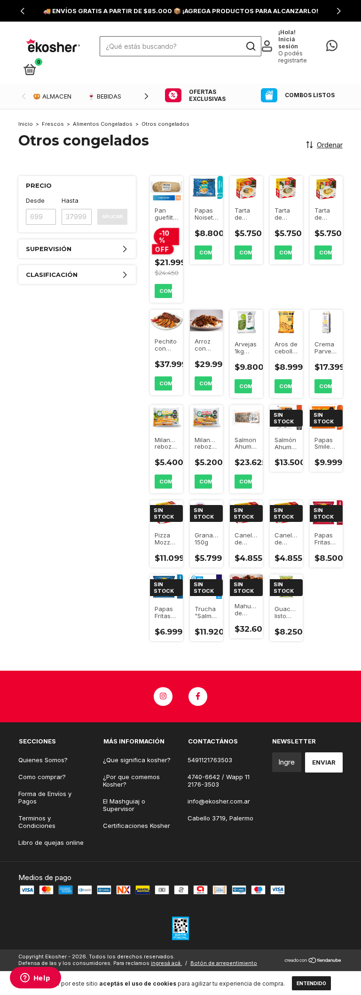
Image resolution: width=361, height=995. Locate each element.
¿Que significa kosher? (137, 760)
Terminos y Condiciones (36, 821)
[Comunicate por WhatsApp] (332, 47)
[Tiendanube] (313, 961)
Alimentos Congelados (103, 124)
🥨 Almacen (52, 96)
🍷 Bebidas (104, 96)
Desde (35, 200)
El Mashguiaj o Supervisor (124, 804)
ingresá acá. (166, 963)
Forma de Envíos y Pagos (44, 797)
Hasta (70, 200)
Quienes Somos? (43, 760)
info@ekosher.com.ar (219, 801)
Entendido (311, 983)
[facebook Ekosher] (197, 696)
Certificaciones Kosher (136, 825)
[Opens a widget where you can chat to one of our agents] (35, 978)
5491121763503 (210, 760)
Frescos (53, 124)
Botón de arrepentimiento (223, 963)
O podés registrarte (292, 57)
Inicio (25, 124)
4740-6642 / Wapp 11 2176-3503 (219, 780)
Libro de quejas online (51, 842)
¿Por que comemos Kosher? (131, 780)
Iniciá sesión (288, 43)
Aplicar (112, 216)
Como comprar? (42, 777)
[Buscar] (250, 46)
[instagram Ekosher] (163, 696)
